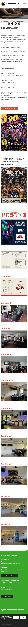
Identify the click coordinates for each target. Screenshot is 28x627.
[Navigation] (24, 4)
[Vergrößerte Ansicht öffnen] (14, 132)
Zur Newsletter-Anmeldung (10, 575)
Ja (16, 617)
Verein (13, 21)
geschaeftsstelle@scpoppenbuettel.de (11, 563)
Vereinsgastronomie (20, 21)
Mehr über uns (8, 596)
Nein (23, 617)
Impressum (3, 609)
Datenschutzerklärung (12, 609)
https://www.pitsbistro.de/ (10, 108)
